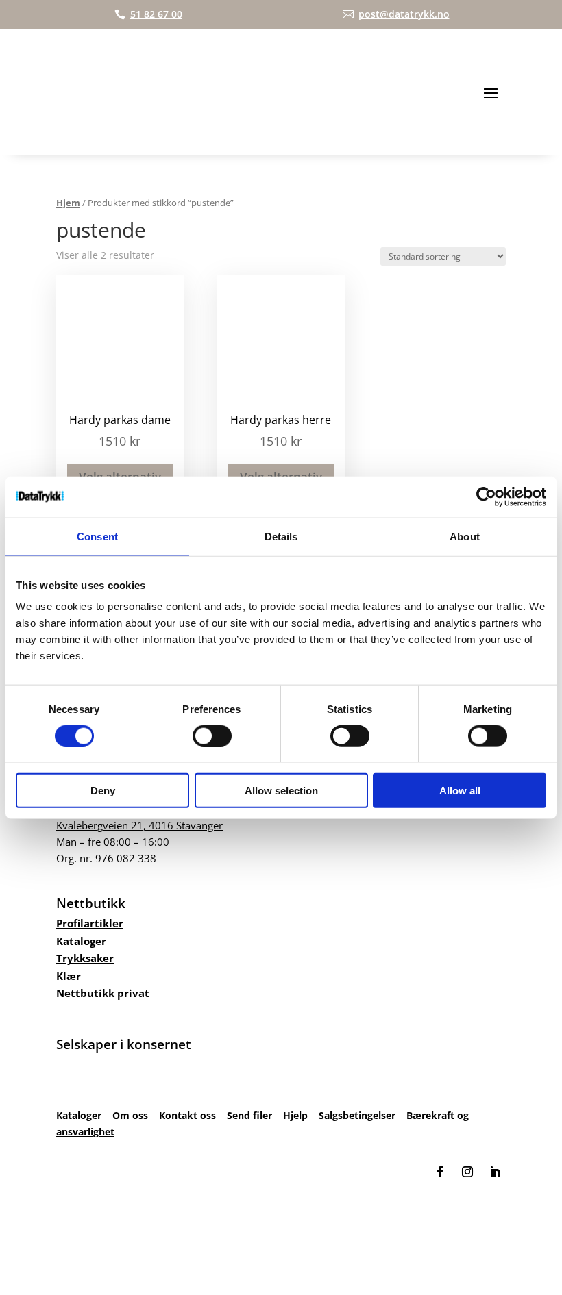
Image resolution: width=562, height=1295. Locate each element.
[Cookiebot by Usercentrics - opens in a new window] (486, 496)
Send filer (249, 1115)
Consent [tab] (97, 536)
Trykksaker (85, 958)
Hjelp (301, 1115)
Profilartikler (89, 923)
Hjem (68, 203)
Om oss (130, 1115)
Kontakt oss (187, 1115)
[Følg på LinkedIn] (495, 1172)
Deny (102, 790)
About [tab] (465, 536)
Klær (68, 976)
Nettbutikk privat (102, 993)
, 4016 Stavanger (139, 825)
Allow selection (281, 790)
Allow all (459, 790)
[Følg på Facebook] (440, 1172)
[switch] (212, 735)
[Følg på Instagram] (467, 1172)
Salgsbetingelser (357, 1115)
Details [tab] (281, 536)
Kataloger (81, 941)
